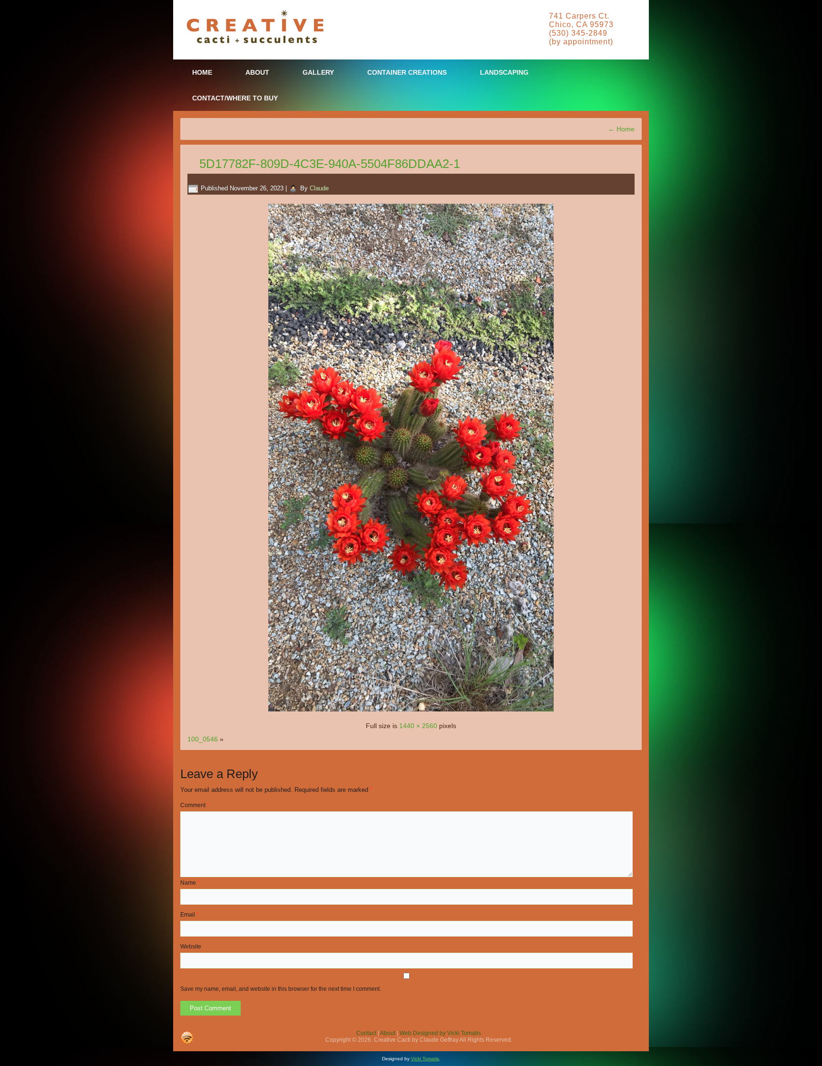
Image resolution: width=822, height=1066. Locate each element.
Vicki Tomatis (425, 1058)
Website (190, 946)
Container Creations (407, 72)
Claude (319, 188)
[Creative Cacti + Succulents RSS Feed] (187, 1037)
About (257, 72)
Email (189, 914)
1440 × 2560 (418, 726)
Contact (366, 1033)
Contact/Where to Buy (235, 98)
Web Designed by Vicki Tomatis (440, 1033)
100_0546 (202, 739)
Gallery (318, 72)
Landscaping (504, 72)
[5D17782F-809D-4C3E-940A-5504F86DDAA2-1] (411, 712)
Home (202, 72)
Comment (194, 805)
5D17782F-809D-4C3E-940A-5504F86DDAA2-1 (329, 164)
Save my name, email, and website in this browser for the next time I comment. (280, 989)
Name (190, 882)
